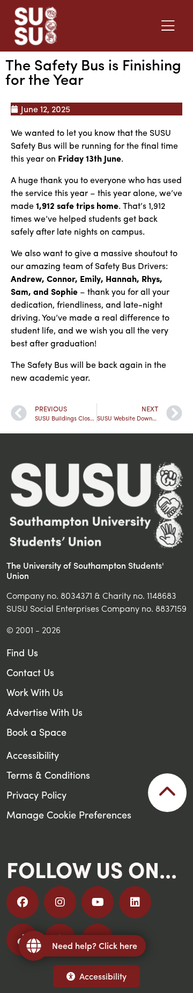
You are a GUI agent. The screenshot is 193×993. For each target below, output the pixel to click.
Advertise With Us (44, 712)
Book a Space (36, 731)
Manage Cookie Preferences (68, 814)
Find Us (22, 652)
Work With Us (34, 692)
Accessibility (103, 976)
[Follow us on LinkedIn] (135, 902)
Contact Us (30, 672)
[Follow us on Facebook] (22, 902)
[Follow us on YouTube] (97, 902)
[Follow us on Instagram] (60, 902)
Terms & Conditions (48, 774)
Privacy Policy (36, 794)
